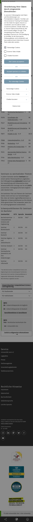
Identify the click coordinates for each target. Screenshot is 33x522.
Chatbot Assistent (12, 55)
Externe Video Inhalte (13, 51)
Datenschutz (16, 106)
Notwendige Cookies (13, 47)
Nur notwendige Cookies (16, 81)
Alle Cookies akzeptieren (16, 61)
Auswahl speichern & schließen (16, 71)
